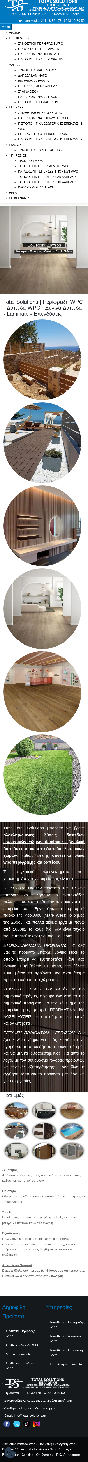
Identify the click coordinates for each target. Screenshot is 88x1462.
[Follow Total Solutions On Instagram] (36, 1423)
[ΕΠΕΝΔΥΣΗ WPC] (42, 525)
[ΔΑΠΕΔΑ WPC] (42, 442)
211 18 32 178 (51, 20)
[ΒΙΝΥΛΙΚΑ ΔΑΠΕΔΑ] (42, 691)
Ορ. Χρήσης (44, 1454)
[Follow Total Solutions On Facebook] (6, 1423)
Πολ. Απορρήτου (68, 1454)
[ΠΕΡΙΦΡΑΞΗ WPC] (42, 359)
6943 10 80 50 (74, 20)
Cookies (27, 1454)
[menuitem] (14, 33)
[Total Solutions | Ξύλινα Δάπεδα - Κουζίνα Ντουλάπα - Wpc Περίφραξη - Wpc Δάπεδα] (44, 5)
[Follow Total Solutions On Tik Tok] (26, 1423)
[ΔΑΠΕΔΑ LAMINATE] (42, 608)
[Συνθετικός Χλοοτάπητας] (42, 774)
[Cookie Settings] (10, 1453)
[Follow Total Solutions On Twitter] (16, 1423)
